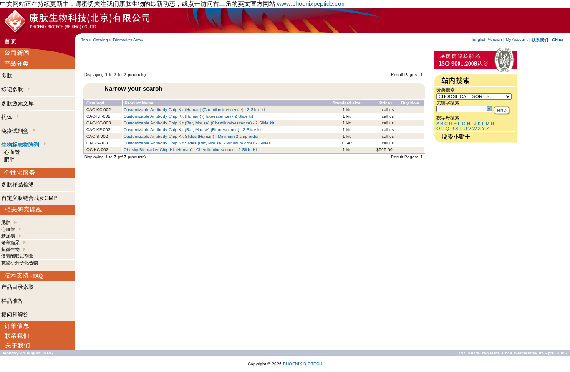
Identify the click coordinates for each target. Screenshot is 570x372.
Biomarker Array (128, 40)
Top (84, 40)
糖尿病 (8, 235)
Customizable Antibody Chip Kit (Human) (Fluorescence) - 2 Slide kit (188, 116)
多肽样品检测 (17, 184)
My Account (517, 39)
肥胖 (9, 160)
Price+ (386, 103)
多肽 (6, 76)
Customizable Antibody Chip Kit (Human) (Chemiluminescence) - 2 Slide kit (195, 109)
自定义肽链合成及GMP (29, 198)
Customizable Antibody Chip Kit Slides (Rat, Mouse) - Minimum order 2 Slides (197, 143)
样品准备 (12, 301)
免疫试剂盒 (16, 131)
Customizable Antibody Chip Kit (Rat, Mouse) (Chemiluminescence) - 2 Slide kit (199, 123)
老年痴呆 (10, 242)
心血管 (12, 152)
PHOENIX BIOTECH (302, 364)
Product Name (139, 103)
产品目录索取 (17, 287)
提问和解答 (14, 314)
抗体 (8, 117)
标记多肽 (13, 89)
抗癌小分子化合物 (19, 262)
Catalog (100, 40)
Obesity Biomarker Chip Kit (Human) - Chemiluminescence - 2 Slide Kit (191, 149)
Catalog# (95, 103)
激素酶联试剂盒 (17, 255)
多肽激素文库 (17, 103)
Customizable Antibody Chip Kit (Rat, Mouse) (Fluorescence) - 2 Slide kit (193, 129)
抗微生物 (10, 249)
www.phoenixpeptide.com (312, 3)
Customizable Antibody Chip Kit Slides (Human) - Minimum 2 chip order (191, 136)
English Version (487, 39)
